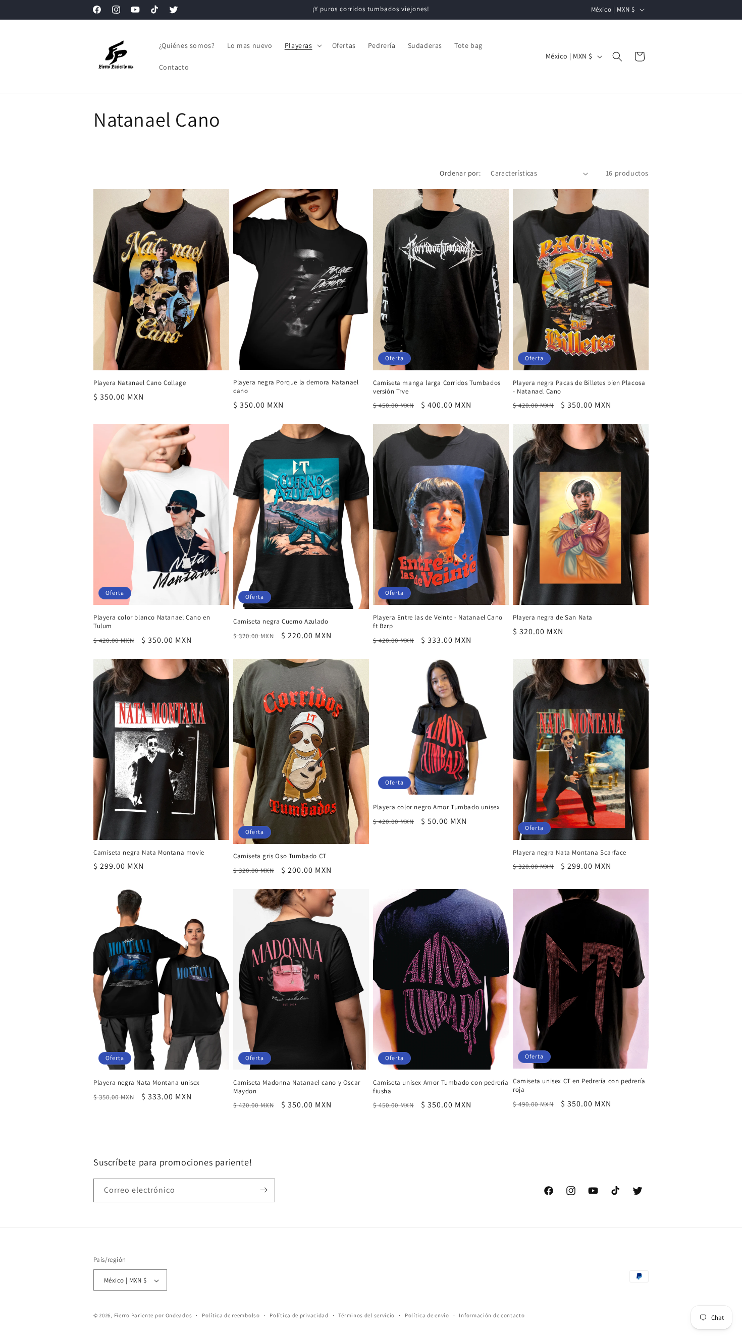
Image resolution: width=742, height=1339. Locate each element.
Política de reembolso (231, 1315)
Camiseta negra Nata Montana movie (148, 853)
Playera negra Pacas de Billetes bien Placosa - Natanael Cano (579, 387)
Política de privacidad (299, 1315)
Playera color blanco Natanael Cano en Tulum (151, 621)
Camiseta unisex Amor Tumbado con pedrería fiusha (441, 1087)
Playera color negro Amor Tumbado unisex (436, 807)
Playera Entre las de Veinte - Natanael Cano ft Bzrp (438, 621)
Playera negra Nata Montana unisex (146, 1083)
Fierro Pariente (134, 1315)
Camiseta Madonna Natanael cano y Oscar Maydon (296, 1087)
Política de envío (427, 1315)
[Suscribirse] (263, 1190)
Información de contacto (491, 1315)
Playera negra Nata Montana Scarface (569, 853)
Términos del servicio (366, 1315)
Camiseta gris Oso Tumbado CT (280, 856)
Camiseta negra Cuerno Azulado (280, 622)
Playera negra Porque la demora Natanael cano (295, 386)
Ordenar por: (460, 173)
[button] (302, 45)
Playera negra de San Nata (553, 617)
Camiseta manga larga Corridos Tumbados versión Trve (437, 387)
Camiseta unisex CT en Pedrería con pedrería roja (579, 1085)
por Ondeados (173, 1315)
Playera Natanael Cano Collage (139, 383)
